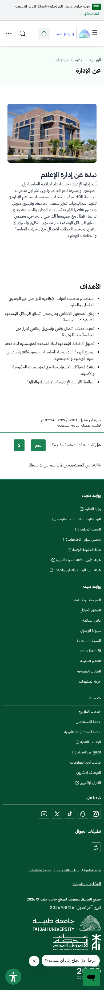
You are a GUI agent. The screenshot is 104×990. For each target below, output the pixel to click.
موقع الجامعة (44, 33)
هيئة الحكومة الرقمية (86, 550)
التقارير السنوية (90, 661)
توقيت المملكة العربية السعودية (79, 425)
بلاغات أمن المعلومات (85, 762)
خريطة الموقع (91, 870)
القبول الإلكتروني (90, 783)
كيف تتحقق (91, 13)
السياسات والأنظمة (87, 600)
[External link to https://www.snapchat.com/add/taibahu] (83, 814)
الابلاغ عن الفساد (89, 752)
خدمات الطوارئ (90, 711)
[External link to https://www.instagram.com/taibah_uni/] (96, 814)
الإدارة (79, 60)
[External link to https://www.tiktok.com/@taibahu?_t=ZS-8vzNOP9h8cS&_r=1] (70, 814)
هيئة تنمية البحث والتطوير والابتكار (77, 570)
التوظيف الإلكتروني (88, 772)
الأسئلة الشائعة (90, 651)
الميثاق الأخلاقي (91, 610)
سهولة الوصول (90, 630)
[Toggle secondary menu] (8, 33)
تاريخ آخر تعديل (90, 420)
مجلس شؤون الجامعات (84, 540)
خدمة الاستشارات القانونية (82, 732)
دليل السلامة (91, 620)
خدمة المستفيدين (88, 721)
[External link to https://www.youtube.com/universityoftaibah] (44, 814)
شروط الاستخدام (40, 870)
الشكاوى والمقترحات (87, 884)
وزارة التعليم (93, 509)
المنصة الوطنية (90, 529)
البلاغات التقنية (90, 742)
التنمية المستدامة (89, 641)
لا (19, 445)
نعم (38, 445)
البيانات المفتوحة (89, 671)
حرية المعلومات (90, 681)
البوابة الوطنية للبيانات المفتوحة (79, 519)
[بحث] (22, 33)
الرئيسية (95, 60)
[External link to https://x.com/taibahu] (57, 814)
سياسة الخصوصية (66, 870)
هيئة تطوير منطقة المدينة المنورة (78, 560)
